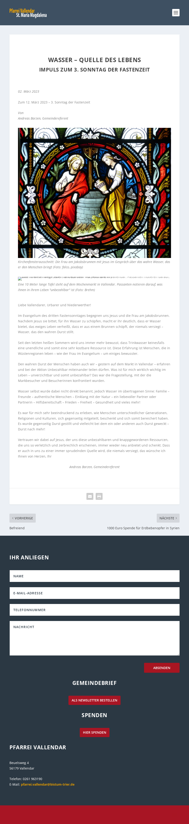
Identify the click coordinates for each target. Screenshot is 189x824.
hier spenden (94, 732)
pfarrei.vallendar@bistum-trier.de (47, 784)
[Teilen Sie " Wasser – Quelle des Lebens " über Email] (89, 496)
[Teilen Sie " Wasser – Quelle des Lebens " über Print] (99, 496)
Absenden (161, 668)
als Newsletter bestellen (94, 700)
